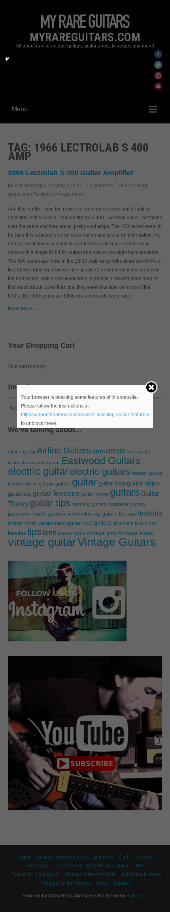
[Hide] (7, 59)
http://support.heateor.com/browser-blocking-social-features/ (85, 414)
